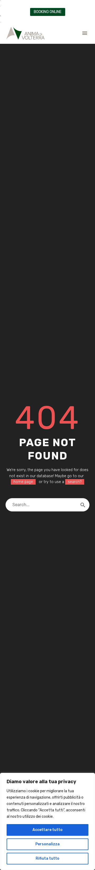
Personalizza (47, 844)
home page (23, 482)
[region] (47, 821)
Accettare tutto (47, 830)
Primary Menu (84, 33)
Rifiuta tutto (47, 858)
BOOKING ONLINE (47, 12)
